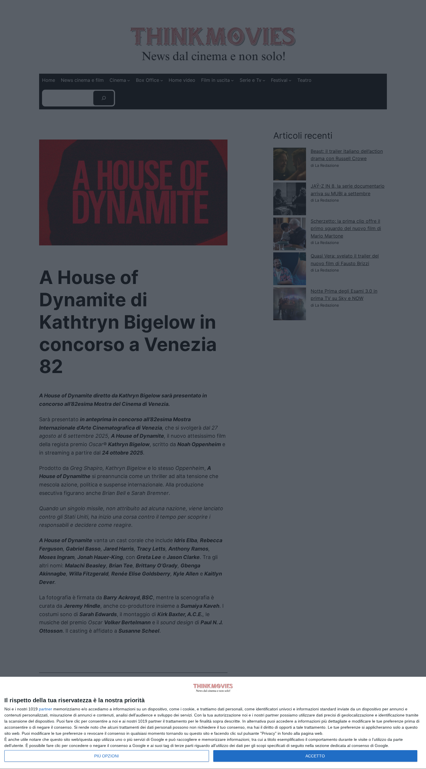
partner (45, 709)
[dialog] (213, 723)
